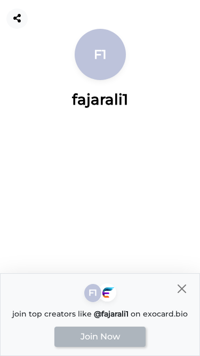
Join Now (100, 336)
